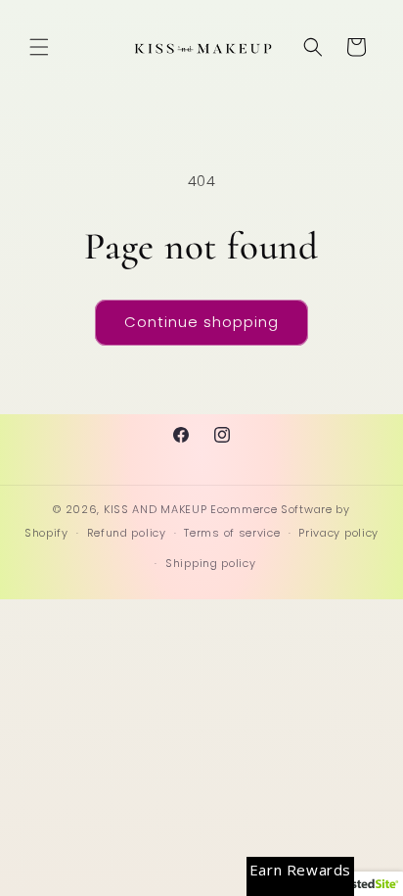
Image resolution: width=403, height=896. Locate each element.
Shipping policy (210, 563)
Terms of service (232, 533)
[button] (39, 47)
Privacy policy (338, 533)
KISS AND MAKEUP (155, 509)
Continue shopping (201, 321)
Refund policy (126, 533)
